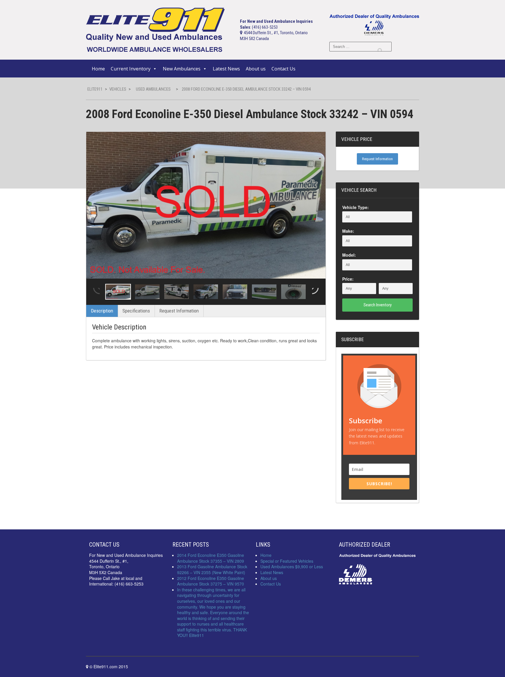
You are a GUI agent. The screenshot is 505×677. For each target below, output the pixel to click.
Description (102, 311)
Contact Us (283, 68)
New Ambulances (181, 68)
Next (316, 292)
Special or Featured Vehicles (286, 561)
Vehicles (117, 89)
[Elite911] (155, 29)
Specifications (136, 311)
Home (98, 68)
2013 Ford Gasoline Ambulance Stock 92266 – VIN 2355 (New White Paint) (212, 569)
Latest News (226, 68)
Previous (96, 292)
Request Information (179, 311)
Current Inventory (131, 68)
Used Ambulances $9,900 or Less (291, 566)
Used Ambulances (153, 89)
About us (256, 68)
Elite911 (95, 89)
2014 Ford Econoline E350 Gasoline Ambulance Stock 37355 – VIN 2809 (210, 558)
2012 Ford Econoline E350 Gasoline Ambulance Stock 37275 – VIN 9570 (210, 581)
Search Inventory (378, 305)
